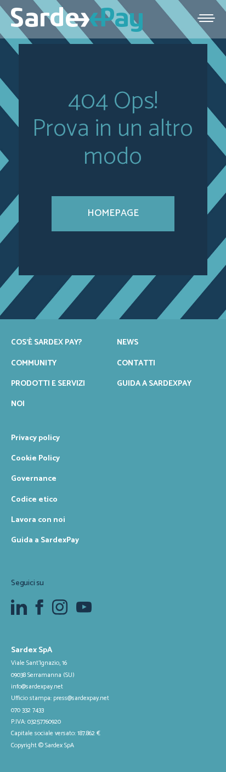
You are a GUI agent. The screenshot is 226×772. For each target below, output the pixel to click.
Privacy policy (35, 438)
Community (33, 363)
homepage (113, 213)
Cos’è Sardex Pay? (46, 342)
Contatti (136, 363)
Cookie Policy (35, 458)
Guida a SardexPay (154, 383)
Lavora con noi (38, 519)
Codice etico (34, 499)
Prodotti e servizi (48, 383)
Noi (18, 403)
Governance (33, 478)
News (127, 342)
